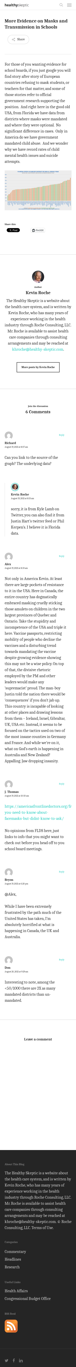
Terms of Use (42, 1227)
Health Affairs (16, 1291)
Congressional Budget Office (28, 1298)
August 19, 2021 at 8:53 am (22, 498)
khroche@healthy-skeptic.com (37, 349)
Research (12, 1267)
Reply (61, 435)
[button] (69, 5)
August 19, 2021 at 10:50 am (17, 796)
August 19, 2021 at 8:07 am (16, 447)
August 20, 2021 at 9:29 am (16, 971)
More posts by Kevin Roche (38, 367)
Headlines (13, 1259)
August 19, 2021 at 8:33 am (16, 568)
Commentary (15, 1251)
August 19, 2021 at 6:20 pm (16, 883)
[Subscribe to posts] (11, 1334)
